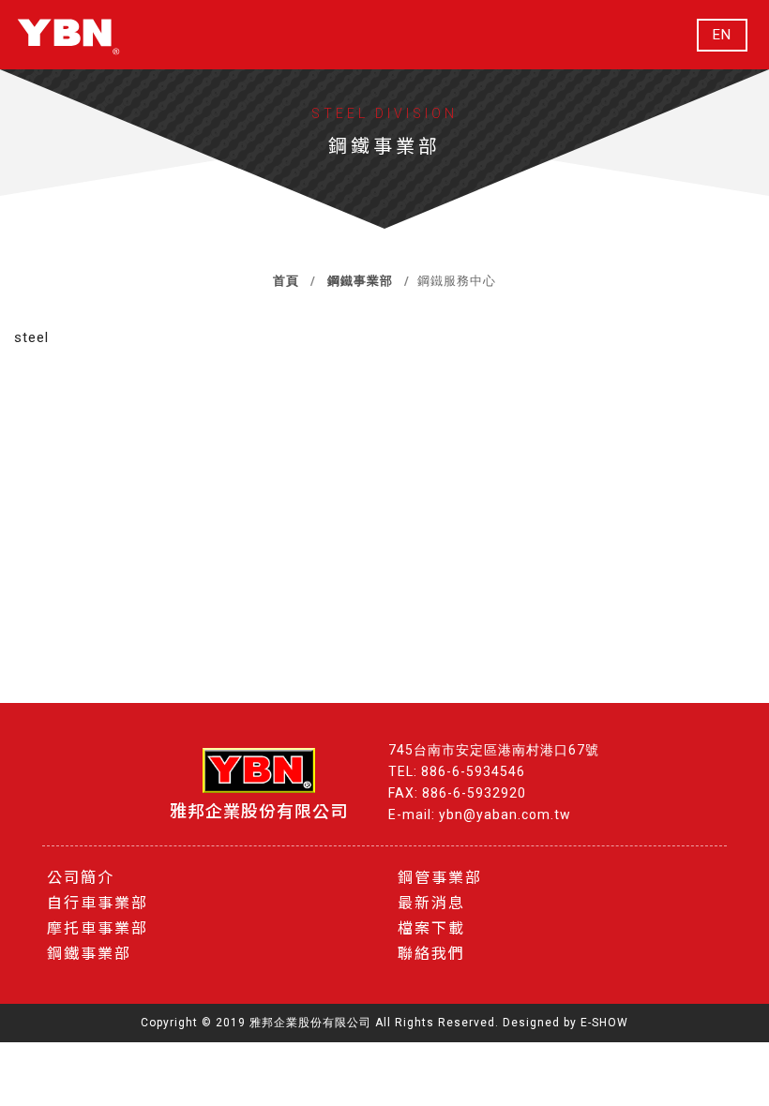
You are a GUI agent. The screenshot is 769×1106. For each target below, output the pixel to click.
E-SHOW (604, 1022)
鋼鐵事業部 (360, 281)
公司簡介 (80, 878)
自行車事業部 (97, 903)
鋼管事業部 (440, 878)
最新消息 (431, 903)
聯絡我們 (431, 954)
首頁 (286, 281)
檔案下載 (431, 928)
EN (722, 35)
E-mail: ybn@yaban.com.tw (479, 814)
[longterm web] (68, 34)
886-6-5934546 (473, 771)
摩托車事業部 (97, 928)
